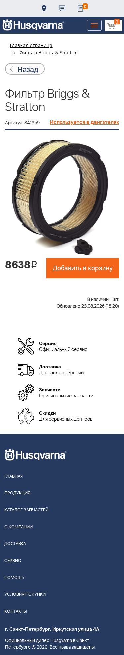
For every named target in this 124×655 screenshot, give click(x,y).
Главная (13, 476)
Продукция (17, 493)
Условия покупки (25, 594)
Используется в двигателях (84, 122)
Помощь (14, 578)
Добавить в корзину (83, 268)
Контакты (62, 8)
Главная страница (31, 45)
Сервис (12, 561)
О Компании (18, 527)
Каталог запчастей (26, 510)
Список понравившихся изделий (80, 8)
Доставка (44, 8)
